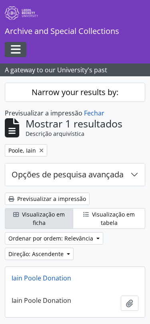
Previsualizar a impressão (51, 199)
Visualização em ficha (42, 219)
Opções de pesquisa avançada (68, 174)
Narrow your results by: (75, 92)
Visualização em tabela (112, 219)
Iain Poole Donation (41, 278)
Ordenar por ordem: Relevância (51, 238)
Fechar (94, 113)
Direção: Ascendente (36, 254)
